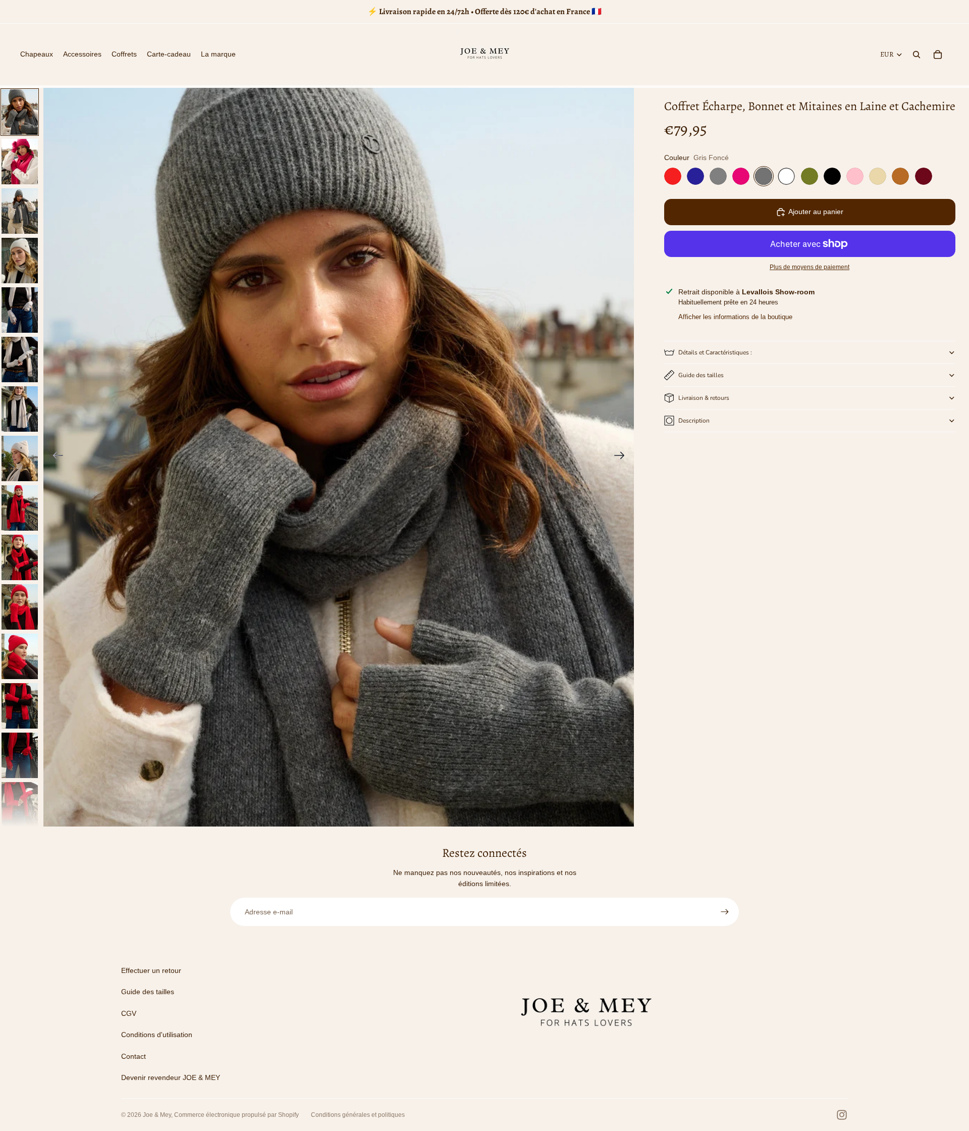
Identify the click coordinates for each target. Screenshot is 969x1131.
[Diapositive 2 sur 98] (20, 161)
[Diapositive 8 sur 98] (20, 458)
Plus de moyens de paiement (809, 267)
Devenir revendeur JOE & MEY (170, 1077)
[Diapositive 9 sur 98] (20, 508)
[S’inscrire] (724, 911)
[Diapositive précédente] (54, 457)
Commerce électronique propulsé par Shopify (236, 1114)
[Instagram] (842, 1115)
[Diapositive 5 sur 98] (20, 310)
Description (694, 421)
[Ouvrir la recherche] (916, 54)
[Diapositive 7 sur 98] (20, 409)
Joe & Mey (157, 1114)
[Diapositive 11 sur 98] (20, 607)
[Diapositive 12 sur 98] (20, 656)
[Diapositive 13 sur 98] (20, 706)
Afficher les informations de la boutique (735, 317)
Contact (133, 1056)
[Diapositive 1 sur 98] (20, 112)
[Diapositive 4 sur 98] (20, 260)
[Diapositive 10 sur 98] (20, 557)
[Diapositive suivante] (622, 457)
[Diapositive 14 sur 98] (20, 755)
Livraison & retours (703, 398)
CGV (128, 1013)
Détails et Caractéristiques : (715, 352)
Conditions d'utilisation (156, 1035)
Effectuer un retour (151, 970)
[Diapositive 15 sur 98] (20, 805)
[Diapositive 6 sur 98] (20, 359)
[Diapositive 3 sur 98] (20, 211)
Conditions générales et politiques (358, 1114)
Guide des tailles (701, 375)
